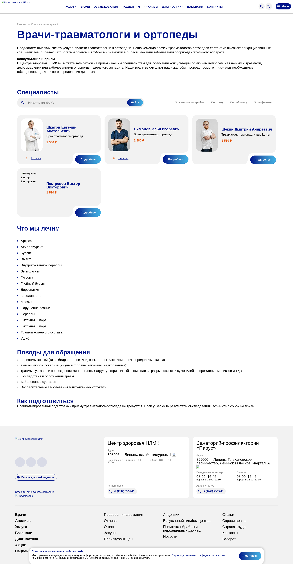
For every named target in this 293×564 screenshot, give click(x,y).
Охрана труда (234, 527)
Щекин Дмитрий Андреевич (246, 129)
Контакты (215, 7)
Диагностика (173, 7)
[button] (22, 24)
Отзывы (110, 521)
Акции (20, 545)
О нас (109, 527)
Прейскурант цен (118, 539)
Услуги (71, 7)
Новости (170, 536)
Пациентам (131, 7)
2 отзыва (36, 158)
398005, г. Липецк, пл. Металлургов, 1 (140, 455)
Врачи (85, 7)
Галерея (229, 539)
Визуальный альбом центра (186, 521)
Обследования (106, 7)
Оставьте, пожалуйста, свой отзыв (34, 492)
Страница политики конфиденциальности (198, 555)
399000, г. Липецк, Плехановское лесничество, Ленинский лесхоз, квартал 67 (233, 461)
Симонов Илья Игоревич (156, 129)
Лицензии (171, 514)
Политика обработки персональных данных (182, 528)
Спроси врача (234, 521)
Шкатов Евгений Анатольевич (61, 129)
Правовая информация (123, 514)
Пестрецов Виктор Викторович (63, 185)
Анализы (151, 7)
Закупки (110, 533)
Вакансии (195, 7)
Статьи (228, 514)
